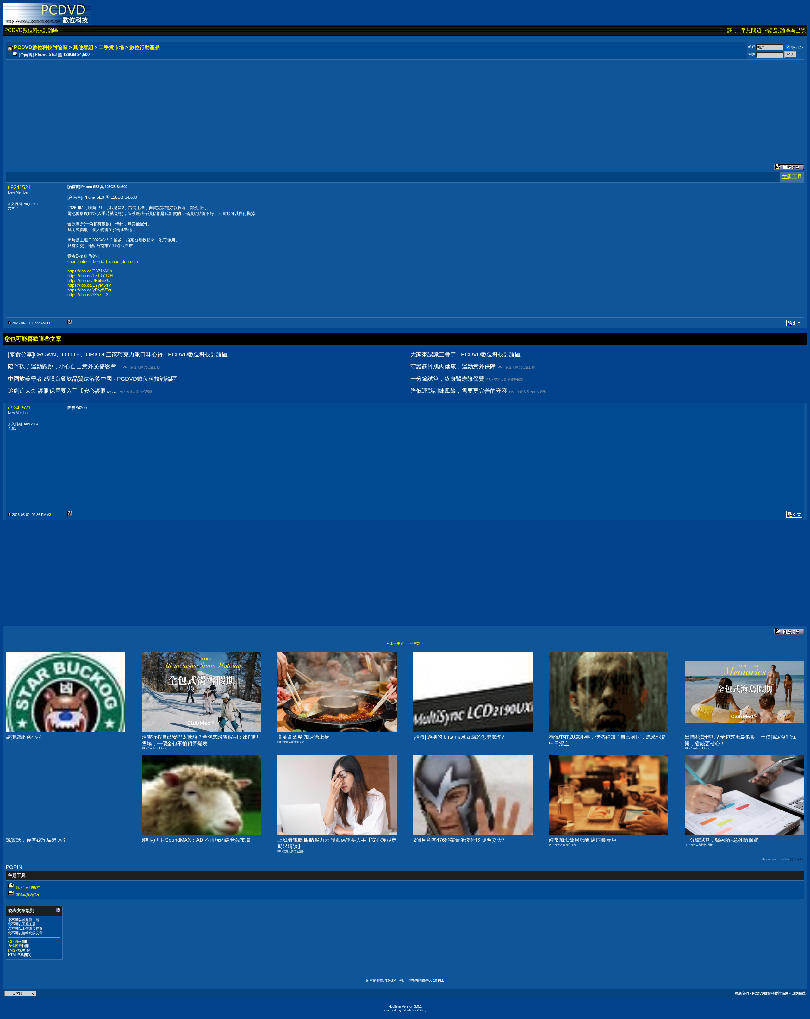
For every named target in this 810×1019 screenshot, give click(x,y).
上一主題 (397, 643)
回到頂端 (799, 993)
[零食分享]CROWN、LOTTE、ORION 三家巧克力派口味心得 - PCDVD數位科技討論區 (118, 354)
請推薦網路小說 (23, 737)
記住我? (797, 48)
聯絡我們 (742, 993)
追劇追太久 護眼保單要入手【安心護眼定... (62, 391)
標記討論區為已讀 (785, 30)
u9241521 (19, 187)
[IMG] (12, 950)
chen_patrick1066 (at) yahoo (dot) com (102, 261)
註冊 (732, 30)
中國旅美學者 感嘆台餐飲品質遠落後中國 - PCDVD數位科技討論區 (92, 379)
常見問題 (751, 30)
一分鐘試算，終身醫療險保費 (447, 379)
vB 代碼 (14, 941)
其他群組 (83, 47)
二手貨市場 (111, 47)
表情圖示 (15, 946)
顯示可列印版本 (28, 887)
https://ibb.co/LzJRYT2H (90, 275)
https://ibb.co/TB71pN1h (89, 271)
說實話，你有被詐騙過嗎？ (36, 840)
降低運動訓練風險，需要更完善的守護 (458, 391)
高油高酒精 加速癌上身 (303, 737)
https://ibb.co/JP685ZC (88, 280)
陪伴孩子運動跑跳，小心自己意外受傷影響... (64, 366)
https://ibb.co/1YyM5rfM (89, 285)
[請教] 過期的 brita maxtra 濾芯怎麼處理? (458, 737)
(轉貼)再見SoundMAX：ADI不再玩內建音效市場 (196, 840)
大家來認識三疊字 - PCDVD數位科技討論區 (465, 354)
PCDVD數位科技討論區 (31, 30)
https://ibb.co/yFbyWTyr (89, 290)
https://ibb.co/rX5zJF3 (87, 294)
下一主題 (414, 643)
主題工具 (792, 176)
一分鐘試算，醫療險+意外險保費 (721, 840)
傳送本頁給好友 (28, 895)
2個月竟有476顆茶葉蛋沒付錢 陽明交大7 (459, 840)
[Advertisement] (197, 105)
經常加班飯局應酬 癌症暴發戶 (582, 840)
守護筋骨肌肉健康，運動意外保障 (453, 366)
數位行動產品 (144, 47)
